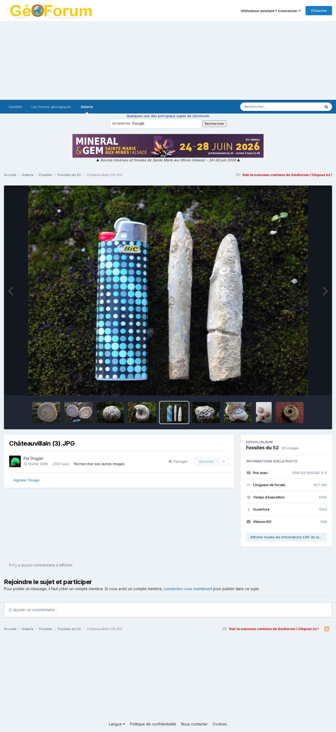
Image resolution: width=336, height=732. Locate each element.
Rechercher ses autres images (99, 464)
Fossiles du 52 (262, 447)
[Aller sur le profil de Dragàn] (15, 461)
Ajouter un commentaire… (34, 609)
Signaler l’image (26, 480)
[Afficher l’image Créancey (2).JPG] (46, 412)
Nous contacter (194, 724)
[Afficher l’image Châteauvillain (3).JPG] (174, 412)
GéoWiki (15, 107)
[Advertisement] (168, 60)
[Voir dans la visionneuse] (168, 290)
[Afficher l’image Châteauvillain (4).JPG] (142, 412)
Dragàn (36, 458)
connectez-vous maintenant (188, 588)
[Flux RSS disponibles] (326, 629)
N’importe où (303, 107)
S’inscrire (319, 10)
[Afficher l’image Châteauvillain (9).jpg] (264, 412)
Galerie (87, 107)
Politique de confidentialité (153, 724)
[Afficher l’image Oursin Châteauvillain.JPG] (110, 412)
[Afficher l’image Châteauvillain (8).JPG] (290, 412)
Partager (179, 461)
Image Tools (310, 386)
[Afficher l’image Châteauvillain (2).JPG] (206, 412)
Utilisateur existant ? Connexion (270, 11)
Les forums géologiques (51, 107)
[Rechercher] (326, 106)
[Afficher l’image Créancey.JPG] (78, 412)
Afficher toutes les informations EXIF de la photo (288, 537)
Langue (116, 724)
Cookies (220, 724)
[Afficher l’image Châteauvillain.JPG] (238, 412)
